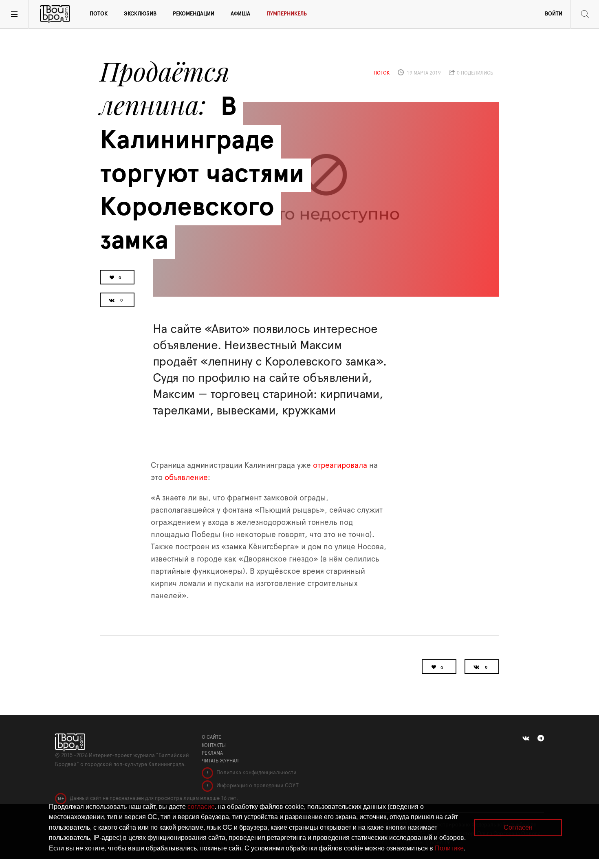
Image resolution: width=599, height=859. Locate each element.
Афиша (240, 14)
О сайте (211, 737)
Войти (553, 14)
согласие (201, 806)
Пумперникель (286, 14)
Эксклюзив (140, 14)
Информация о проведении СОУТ (257, 786)
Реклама (212, 753)
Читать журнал (220, 760)
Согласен (518, 827)
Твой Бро (55, 14)
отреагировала (340, 465)
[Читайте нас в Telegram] (540, 738)
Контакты (214, 745)
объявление (186, 478)
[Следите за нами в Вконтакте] (525, 738)
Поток (99, 14)
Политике (449, 848)
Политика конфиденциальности (256, 772)
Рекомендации (193, 14)
